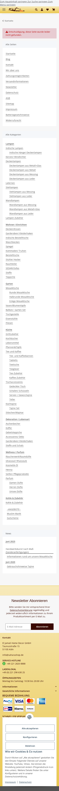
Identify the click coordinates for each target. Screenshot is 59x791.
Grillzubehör (12, 334)
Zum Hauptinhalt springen (14, 1)
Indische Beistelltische (17, 237)
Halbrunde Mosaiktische (21, 296)
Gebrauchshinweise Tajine (20, 566)
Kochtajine (11, 403)
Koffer (9, 428)
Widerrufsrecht (13, 120)
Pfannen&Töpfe (13, 347)
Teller (12, 399)
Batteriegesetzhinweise (17, 114)
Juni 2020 (10, 562)
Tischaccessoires (14, 382)
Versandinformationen (17, 81)
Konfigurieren (30, 737)
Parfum (9, 478)
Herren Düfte (16, 487)
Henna (9, 469)
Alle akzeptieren (30, 728)
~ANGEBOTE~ (14, 509)
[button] (37, 10)
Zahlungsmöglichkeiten (17, 75)
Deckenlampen (13, 161)
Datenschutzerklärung (21, 610)
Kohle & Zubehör (14, 502)
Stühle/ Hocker (13, 259)
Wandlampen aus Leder (21, 213)
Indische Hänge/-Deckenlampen (25, 152)
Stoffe (9, 272)
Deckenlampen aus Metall (22, 169)
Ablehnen (30, 746)
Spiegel (9, 246)
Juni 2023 (10, 541)
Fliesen (9, 322)
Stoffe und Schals (14, 445)
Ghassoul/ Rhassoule (16, 460)
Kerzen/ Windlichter (16, 156)
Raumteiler (11, 263)
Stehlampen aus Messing (22, 191)
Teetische (14, 364)
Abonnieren (42, 626)
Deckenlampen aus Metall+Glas (25, 165)
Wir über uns (12, 70)
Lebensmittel (12, 342)
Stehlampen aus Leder (20, 196)
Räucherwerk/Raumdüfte (18, 456)
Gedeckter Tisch (17, 386)
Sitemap (10, 103)
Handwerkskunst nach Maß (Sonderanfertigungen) (19, 551)
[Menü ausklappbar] (3, 8)
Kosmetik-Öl (12, 465)
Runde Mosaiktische (19, 292)
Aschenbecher (13, 423)
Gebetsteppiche (14, 432)
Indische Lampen (14, 148)
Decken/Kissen (13, 229)
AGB (8, 98)
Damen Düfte (16, 482)
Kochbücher (12, 338)
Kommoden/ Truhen (16, 250)
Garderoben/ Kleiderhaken (19, 233)
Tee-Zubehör (15, 373)
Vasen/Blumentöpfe (16, 305)
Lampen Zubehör (14, 217)
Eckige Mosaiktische (19, 301)
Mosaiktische (12, 288)
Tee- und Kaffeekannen (21, 355)
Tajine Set (14, 408)
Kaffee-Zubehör (17, 377)
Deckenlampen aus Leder (22, 178)
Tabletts (13, 360)
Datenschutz (25, 782)
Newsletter (11, 87)
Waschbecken (13, 242)
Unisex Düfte (15, 491)
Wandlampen (12, 200)
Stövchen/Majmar (15, 412)
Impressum (10, 782)
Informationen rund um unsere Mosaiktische (29, 556)
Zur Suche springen (38, 1)
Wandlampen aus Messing (22, 204)
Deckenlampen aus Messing (23, 174)
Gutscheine (12, 518)
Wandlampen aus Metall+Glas (24, 209)
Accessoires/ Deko (15, 436)
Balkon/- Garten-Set (16, 309)
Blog (8, 59)
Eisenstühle (12, 318)
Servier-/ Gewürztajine (20, 395)
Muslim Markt (14, 513)
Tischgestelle (12, 314)
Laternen (10, 183)
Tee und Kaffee (13, 351)
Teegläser (14, 368)
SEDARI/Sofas (12, 268)
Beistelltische (12, 255)
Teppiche (10, 276)
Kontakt (9, 64)
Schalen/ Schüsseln (19, 390)
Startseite (10, 53)
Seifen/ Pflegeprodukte (17, 474)
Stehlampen (12, 187)
